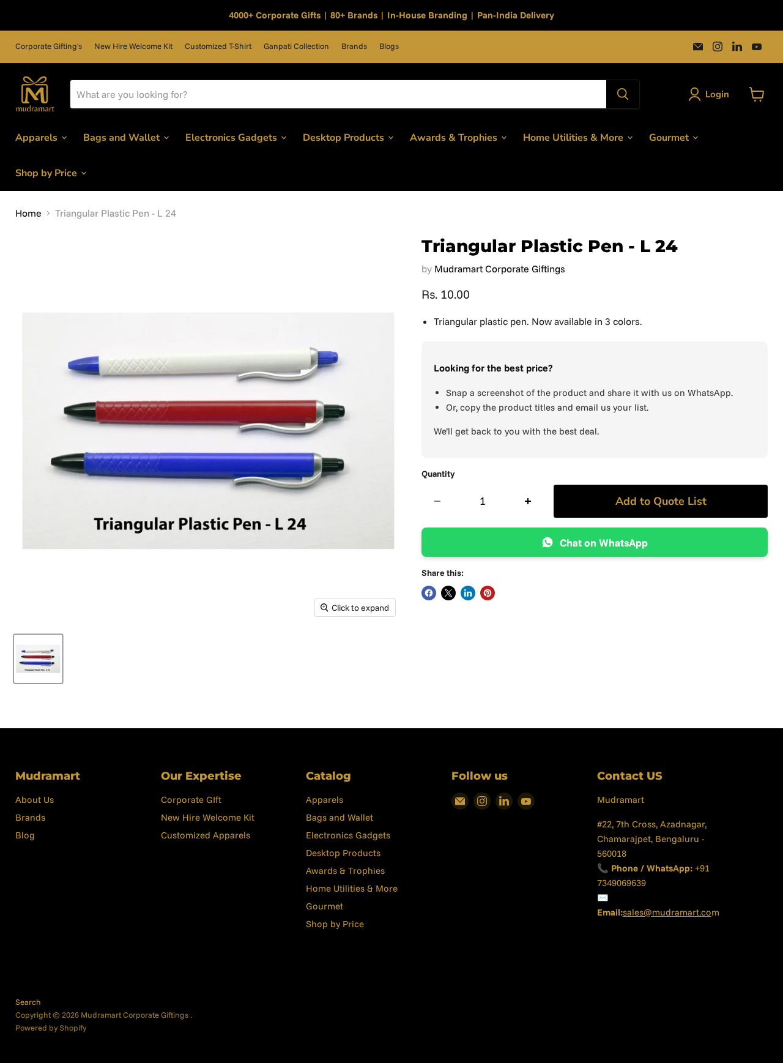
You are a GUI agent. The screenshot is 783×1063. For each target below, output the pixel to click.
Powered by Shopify (50, 1027)
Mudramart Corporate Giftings (499, 269)
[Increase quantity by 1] (528, 501)
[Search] (622, 94)
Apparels (37, 137)
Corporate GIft (191, 799)
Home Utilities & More (574, 137)
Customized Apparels (205, 835)
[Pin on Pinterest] (487, 593)
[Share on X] (448, 593)
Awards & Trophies (455, 137)
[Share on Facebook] (428, 593)
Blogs (389, 46)
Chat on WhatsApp (604, 542)
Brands (354, 46)
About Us (34, 799)
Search (28, 1002)
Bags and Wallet (122, 137)
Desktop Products (345, 137)
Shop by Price (47, 172)
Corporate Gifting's (48, 46)
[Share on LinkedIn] (468, 593)
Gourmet (670, 137)
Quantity (438, 474)
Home (28, 212)
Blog (25, 835)
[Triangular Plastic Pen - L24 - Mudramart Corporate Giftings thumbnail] (38, 659)
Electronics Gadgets (232, 137)
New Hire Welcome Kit (133, 46)
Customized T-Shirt (218, 46)
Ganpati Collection (296, 46)
